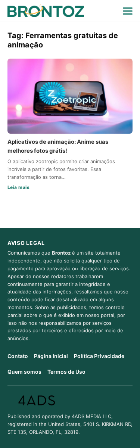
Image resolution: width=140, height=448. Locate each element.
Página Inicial (51, 356)
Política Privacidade (99, 356)
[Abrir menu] (128, 11)
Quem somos (24, 371)
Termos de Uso (66, 371)
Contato (17, 356)
